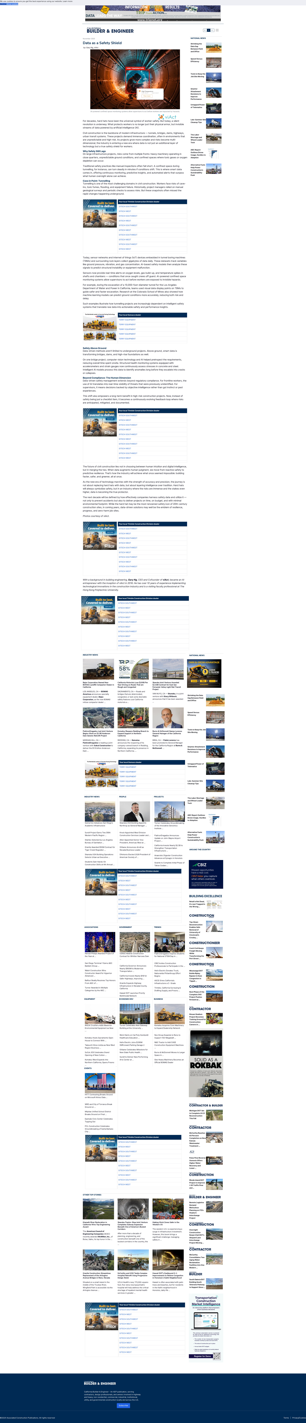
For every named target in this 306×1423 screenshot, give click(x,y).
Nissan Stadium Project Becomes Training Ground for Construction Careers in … (197, 1019)
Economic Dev (126, 999)
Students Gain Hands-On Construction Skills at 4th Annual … (100, 863)
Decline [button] (3, 4)
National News (198, 38)
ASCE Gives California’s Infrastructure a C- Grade (165, 981)
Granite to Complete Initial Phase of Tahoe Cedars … (169, 864)
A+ (212, 30)
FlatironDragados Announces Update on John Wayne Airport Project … (167, 838)
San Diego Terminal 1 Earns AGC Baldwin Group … (98, 964)
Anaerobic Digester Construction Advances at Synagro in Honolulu (168, 856)
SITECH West (125, 211)
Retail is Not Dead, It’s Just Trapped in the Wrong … (197, 904)
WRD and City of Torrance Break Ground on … (98, 1105)
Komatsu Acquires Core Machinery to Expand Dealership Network (169, 1026)
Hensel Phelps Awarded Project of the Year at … (99, 954)
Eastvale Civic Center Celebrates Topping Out (99, 1120)
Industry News (90, 655)
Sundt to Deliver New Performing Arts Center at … (134, 1058)
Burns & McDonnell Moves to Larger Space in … (169, 1053)
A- (205, 30)
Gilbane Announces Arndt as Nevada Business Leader (132, 848)
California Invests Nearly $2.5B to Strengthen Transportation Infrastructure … (168, 848)
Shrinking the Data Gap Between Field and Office (195, 697)
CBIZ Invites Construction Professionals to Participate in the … (169, 964)
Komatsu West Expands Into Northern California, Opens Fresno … (99, 1062)
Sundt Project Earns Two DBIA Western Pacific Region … (97, 833)
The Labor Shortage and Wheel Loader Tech (196, 800)
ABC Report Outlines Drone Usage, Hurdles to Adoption (197, 817)
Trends (157, 927)
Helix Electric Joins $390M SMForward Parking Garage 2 (132, 1043)
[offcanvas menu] (217, 30)
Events (88, 1068)
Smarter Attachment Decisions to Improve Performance (196, 94)
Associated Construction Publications (22, 1418)
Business (158, 999)
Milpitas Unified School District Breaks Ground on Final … (98, 1112)
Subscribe (123, 1405)
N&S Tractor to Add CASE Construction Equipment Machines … (169, 1045)
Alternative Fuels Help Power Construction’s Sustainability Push (198, 170)
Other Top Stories (92, 1195)
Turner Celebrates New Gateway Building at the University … (133, 1026)
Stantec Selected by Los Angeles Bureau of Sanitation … (99, 841)
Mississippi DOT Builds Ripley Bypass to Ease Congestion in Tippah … (196, 976)
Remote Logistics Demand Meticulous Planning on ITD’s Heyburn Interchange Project (196, 1210)
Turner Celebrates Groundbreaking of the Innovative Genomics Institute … (169, 826)
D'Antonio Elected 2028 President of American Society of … (135, 855)
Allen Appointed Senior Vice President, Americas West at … (132, 841)
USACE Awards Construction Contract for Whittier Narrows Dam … (134, 956)
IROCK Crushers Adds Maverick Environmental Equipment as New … (99, 1028)
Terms (286, 1418)
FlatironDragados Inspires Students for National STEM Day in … (169, 954)
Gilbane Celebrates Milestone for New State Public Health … (134, 1050)
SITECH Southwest (128, 206)
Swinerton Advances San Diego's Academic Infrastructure (99, 824)
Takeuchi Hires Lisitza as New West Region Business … (100, 1046)
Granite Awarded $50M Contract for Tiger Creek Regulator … (100, 848)
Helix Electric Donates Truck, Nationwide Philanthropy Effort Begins (167, 973)
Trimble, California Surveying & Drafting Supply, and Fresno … (167, 989)
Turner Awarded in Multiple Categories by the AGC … (96, 989)
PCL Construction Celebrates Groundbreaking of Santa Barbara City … (99, 1129)
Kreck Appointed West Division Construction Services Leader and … (135, 833)
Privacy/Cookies (299, 1418)
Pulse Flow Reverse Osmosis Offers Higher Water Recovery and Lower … (197, 1163)
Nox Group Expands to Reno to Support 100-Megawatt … (167, 1036)
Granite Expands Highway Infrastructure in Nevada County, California (133, 986)
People (122, 797)
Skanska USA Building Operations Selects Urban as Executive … (99, 855)
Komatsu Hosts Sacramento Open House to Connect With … (99, 1039)
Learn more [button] (67, 1)
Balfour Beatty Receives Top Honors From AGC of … (100, 981)
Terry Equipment (127, 320)
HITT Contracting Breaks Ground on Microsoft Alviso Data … (99, 1095)
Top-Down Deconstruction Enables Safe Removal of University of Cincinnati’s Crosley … (195, 930)
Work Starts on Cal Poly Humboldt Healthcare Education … (134, 1036)
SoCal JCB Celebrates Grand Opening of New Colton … (97, 1053)
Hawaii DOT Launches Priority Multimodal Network (132, 994)
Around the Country (200, 849)
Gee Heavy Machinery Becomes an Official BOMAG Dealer (169, 1061)
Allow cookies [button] (12, 4)
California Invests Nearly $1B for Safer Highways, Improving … (133, 977)
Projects (159, 797)
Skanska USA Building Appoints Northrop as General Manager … (133, 824)
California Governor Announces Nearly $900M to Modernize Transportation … (133, 968)
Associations (91, 927)
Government (125, 927)
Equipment (89, 999)
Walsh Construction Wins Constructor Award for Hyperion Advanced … (98, 973)
